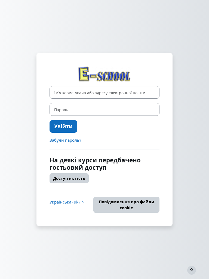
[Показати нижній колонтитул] (191, 270)
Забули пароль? (65, 140)
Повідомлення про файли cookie (126, 205)
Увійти (63, 126)
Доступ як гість (69, 178)
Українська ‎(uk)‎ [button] (65, 202)
